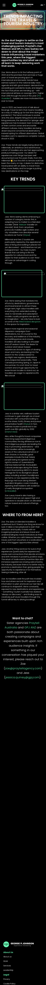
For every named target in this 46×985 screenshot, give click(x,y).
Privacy (6, 979)
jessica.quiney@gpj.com (22, 677)
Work (5, 961)
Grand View (11, 431)
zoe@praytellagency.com (23, 668)
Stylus (26, 235)
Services (7, 965)
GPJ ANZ (30, 627)
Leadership (8, 970)
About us (7, 956)
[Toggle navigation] (4, 5)
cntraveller (10, 491)
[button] (41, 5)
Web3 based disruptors (29, 321)
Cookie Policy (9, 983)
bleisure (22, 224)
